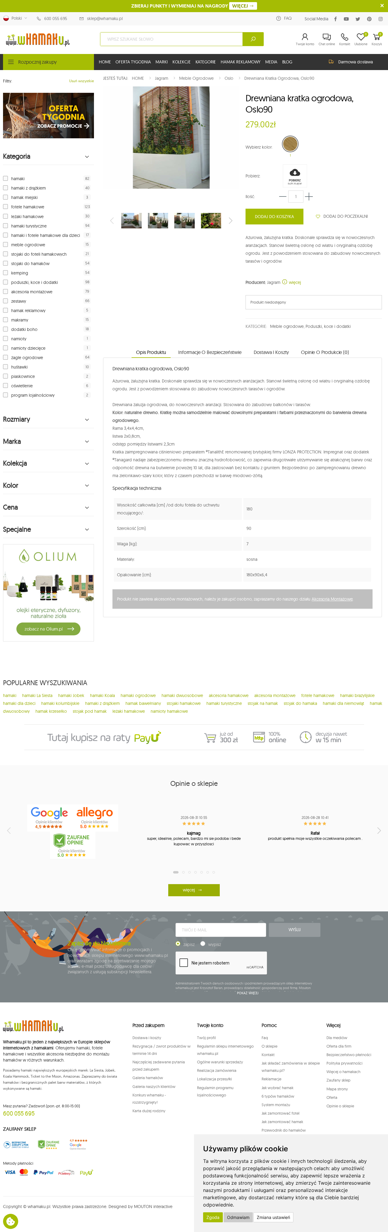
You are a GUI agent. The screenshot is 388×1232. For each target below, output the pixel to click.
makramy (19, 320)
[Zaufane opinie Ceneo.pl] (48, 1145)
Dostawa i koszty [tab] (271, 352)
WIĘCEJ (240, 6)
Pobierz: (253, 176)
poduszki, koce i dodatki (34, 282)
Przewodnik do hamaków (284, 1130)
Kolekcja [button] (15, 463)
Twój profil (206, 1037)
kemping (19, 273)
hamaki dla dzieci (19, 703)
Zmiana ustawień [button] (273, 1217)
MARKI (161, 62)
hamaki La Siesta (37, 695)
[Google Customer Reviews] (81, 1145)
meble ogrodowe (28, 244)
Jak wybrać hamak (277, 1087)
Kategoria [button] (16, 156)
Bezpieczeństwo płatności (348, 1054)
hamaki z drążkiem (28, 188)
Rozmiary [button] (16, 419)
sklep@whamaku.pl (105, 18)
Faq (265, 1037)
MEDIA (271, 62)
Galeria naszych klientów (154, 1086)
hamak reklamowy (28, 310)
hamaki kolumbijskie (60, 703)
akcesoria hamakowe (229, 695)
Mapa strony (337, 1088)
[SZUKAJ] (253, 39)
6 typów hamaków (278, 1096)
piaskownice (23, 376)
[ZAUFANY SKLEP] (16, 1145)
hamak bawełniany (143, 703)
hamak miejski (24, 197)
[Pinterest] (370, 19)
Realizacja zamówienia (216, 1070)
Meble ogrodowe (286, 326)
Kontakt (268, 1054)
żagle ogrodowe (27, 357)
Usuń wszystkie (81, 81)
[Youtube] (347, 19)
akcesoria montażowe (31, 292)
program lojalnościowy (33, 395)
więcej (294, 282)
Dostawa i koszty (146, 1037)
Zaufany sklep (338, 1080)
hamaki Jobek (71, 695)
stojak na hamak (263, 703)
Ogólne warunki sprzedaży (220, 1061)
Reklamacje (271, 1078)
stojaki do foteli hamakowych (39, 254)
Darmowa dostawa (355, 62)
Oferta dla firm (338, 1046)
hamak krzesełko (51, 711)
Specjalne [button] (17, 529)
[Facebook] (336, 19)
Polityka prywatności (344, 1063)
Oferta (331, 1097)
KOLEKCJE (181, 62)
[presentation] (112, 220)
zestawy (18, 301)
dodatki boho (24, 329)
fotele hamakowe (27, 207)
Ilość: (250, 196)
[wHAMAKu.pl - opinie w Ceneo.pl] (72, 845)
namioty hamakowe (169, 711)
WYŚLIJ (295, 929)
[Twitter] (359, 19)
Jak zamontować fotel (280, 1113)
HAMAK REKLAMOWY (240, 62)
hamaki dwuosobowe (182, 695)
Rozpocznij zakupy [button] (37, 62)
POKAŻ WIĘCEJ (248, 993)
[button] (305, 39)
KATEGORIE (206, 62)
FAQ (288, 18)
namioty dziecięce (28, 348)
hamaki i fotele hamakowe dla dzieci (45, 235)
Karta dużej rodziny (149, 1110)
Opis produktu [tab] (151, 352)
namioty (18, 339)
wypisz (214, 944)
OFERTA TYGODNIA (133, 62)
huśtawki (19, 367)
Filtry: (7, 81)
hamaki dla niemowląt (343, 703)
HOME (105, 62)
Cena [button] (10, 507)
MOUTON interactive (153, 1206)
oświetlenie (22, 386)
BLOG (287, 62)
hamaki (18, 178)
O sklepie (269, 1046)
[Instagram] (382, 19)
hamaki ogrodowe (138, 695)
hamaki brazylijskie (357, 695)
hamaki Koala (102, 695)
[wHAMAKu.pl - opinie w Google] (50, 818)
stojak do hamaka (300, 703)
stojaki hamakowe (184, 703)
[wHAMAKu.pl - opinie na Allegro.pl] (95, 818)
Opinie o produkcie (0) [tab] (325, 352)
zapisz (189, 944)
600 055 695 (55, 18)
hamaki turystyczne (29, 226)
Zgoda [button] (212, 1217)
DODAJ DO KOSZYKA (274, 216)
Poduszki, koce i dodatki (328, 326)
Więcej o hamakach (343, 1071)
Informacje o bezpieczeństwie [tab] (210, 352)
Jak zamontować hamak (282, 1121)
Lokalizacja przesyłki (214, 1078)
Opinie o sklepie (340, 1105)
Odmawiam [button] (238, 1217)
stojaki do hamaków (30, 263)
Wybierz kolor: (259, 147)
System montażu (276, 1104)
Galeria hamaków (147, 1077)
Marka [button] (12, 441)
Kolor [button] (10, 485)
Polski (15, 18)
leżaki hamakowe (27, 216)
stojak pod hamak (90, 711)
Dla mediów (336, 1037)
